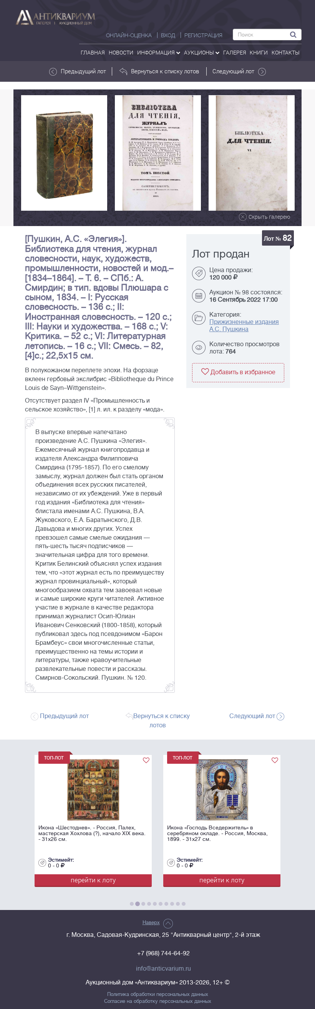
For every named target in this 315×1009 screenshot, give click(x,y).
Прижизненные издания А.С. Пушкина (244, 326)
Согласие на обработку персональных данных (157, 1001)
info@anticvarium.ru (163, 968)
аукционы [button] (199, 52)
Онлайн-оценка (129, 35)
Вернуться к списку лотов (165, 71)
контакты (286, 52)
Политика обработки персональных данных (157, 994)
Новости (121, 52)
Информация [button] (156, 52)
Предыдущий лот (83, 71)
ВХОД (168, 35)
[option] (64, 153)
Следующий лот (233, 71)
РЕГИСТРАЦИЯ (203, 35)
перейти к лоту (128, 879)
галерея (234, 52)
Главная (93, 52)
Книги (259, 52)
